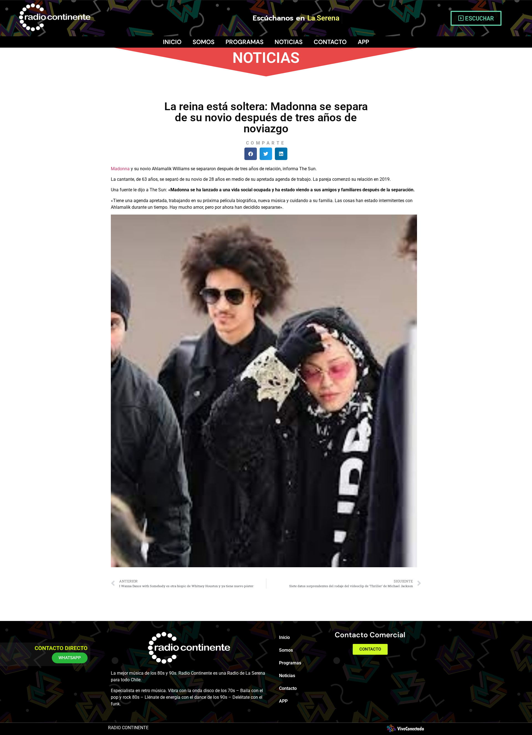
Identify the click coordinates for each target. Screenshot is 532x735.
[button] (250, 154)
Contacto (330, 42)
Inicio (172, 42)
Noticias (289, 42)
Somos (203, 42)
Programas (245, 42)
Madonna (120, 168)
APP (363, 42)
